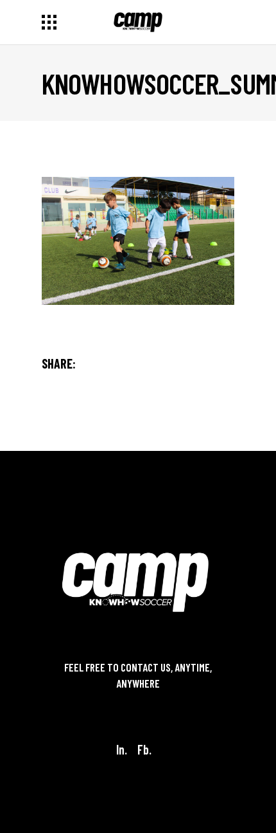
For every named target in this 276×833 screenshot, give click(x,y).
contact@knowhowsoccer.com (138, 699)
